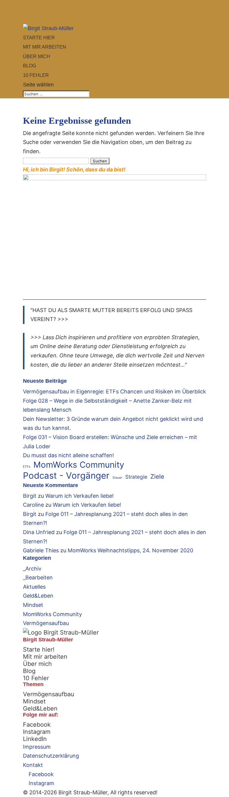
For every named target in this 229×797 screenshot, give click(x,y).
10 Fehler (36, 678)
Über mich (37, 663)
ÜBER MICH (36, 56)
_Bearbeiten (38, 577)
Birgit (29, 496)
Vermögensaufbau (46, 623)
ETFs (26, 467)
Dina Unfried (39, 532)
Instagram (36, 731)
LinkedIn (35, 738)
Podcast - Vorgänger (66, 475)
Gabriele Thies (41, 550)
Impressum (37, 747)
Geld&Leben (38, 596)
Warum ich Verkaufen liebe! (79, 496)
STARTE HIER (39, 37)
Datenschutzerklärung (51, 756)
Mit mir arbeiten (45, 656)
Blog (29, 670)
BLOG (29, 65)
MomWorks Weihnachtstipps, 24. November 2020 (130, 550)
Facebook (37, 724)
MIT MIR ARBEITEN (44, 46)
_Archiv (32, 568)
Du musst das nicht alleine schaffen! (68, 455)
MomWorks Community (78, 464)
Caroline (33, 505)
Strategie (136, 477)
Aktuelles (34, 587)
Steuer (117, 478)
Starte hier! (39, 649)
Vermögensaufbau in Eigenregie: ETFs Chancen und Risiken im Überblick (114, 391)
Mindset (33, 605)
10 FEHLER (36, 75)
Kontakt (33, 765)
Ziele (157, 476)
